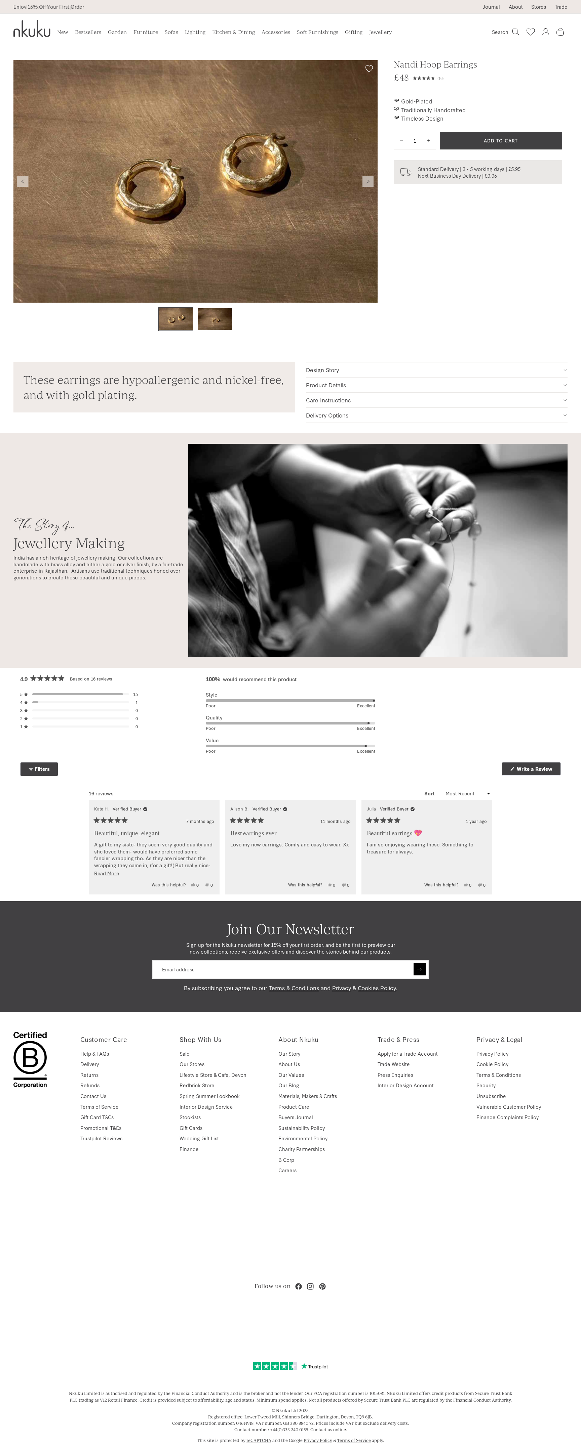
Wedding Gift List (199, 1138)
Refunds (90, 1085)
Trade (561, 6)
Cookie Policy (492, 1063)
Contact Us (93, 1095)
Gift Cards (191, 1127)
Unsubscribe (491, 1095)
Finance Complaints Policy (507, 1117)
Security (486, 1085)
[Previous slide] (23, 181)
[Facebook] (299, 1286)
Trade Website (394, 1063)
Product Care (293, 1106)
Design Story (322, 370)
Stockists (190, 1117)
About (516, 6)
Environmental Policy (302, 1138)
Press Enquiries (395, 1074)
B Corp (286, 1159)
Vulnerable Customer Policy (508, 1106)
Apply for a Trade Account (408, 1053)
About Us (289, 1063)
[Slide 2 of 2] (215, 319)
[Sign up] (420, 969)
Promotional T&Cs (100, 1127)
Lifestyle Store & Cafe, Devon (213, 1074)
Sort (430, 793)
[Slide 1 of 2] (176, 319)
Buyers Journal (295, 1117)
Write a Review (538, 770)
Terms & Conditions (294, 988)
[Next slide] (368, 181)
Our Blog (288, 1085)
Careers (287, 1170)
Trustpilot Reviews (101, 1138)
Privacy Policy (492, 1053)
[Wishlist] (530, 32)
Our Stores (192, 1063)
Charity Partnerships (301, 1148)
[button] (487, 77)
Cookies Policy (377, 988)
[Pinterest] (322, 1286)
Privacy (341, 988)
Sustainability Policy (301, 1127)
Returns (89, 1074)
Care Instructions (328, 400)
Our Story (289, 1053)
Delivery (89, 1063)
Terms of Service (99, 1106)
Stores (538, 6)
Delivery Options (327, 415)
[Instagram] (310, 1286)
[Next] (484, 847)
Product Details (326, 385)
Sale (185, 1053)
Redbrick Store (197, 1085)
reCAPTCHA (258, 1440)
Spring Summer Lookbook (210, 1095)
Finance (189, 1148)
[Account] (545, 32)
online (339, 1429)
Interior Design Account (406, 1085)
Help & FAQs (94, 1053)
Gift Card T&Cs (97, 1117)
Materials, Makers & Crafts (307, 1095)
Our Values (291, 1074)
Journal (491, 6)
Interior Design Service (206, 1106)
